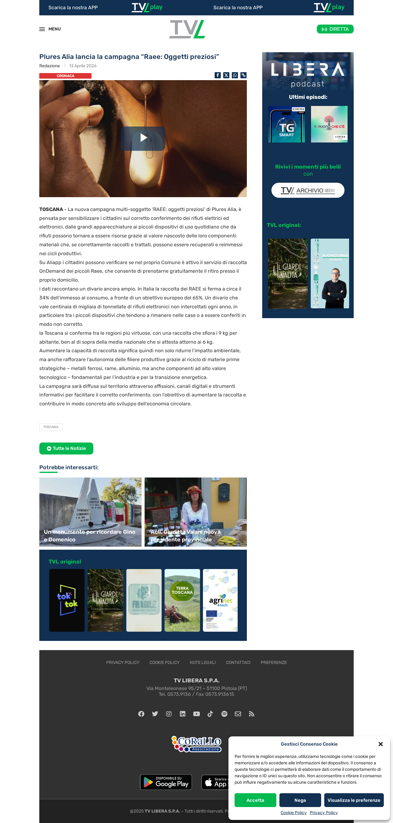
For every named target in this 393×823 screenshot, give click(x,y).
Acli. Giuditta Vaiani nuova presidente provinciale (185, 536)
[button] (381, 744)
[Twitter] (155, 714)
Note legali (203, 662)
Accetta (255, 800)
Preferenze (274, 662)
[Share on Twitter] (226, 75)
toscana (50, 427)
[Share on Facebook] (218, 75)
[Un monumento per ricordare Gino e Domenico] (90, 512)
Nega (300, 800)
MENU (51, 29)
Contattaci (238, 662)
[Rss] (252, 714)
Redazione (49, 65)
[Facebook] (141, 714)
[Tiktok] (210, 714)
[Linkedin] (183, 714)
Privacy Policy (324, 812)
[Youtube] (196, 714)
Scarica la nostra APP (73, 7)
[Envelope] (238, 714)
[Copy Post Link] (243, 75)
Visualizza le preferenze (354, 800)
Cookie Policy (294, 812)
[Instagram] (169, 714)
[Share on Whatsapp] (235, 75)
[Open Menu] (42, 29)
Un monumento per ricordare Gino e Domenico (89, 536)
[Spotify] (224, 714)
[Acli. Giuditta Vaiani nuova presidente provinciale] (196, 512)
